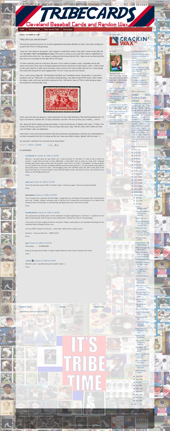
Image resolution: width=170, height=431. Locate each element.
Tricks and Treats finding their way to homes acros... (142, 254)
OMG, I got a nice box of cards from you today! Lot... (118, 113)
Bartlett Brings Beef (142, 259)
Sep (137, 376)
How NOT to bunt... (142, 309)
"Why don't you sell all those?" (142, 248)
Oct (137, 204)
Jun (137, 385)
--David (30, 145)
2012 (136, 183)
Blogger (98, 425)
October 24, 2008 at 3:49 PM (46, 195)
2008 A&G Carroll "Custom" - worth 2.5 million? (142, 287)
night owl (29, 182)
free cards (146, 113)
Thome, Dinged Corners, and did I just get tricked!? (142, 233)
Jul (137, 382)
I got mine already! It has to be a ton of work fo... (118, 120)
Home (22, 29)
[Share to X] (53, 145)
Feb (137, 397)
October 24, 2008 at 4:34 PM (48, 212)
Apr (137, 391)
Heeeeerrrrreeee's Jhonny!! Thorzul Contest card (142, 223)
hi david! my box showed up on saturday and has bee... (118, 106)
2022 (136, 153)
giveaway (135, 115)
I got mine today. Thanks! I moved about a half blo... (118, 98)
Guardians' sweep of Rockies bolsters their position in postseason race (140, 83)
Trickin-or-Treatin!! (142, 276)
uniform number (143, 110)
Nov (137, 201)
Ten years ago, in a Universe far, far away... (142, 294)
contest (143, 126)
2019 (136, 162)
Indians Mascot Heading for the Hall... (141, 330)
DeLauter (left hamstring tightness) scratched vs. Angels (140, 56)
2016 (136, 171)
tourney (147, 101)
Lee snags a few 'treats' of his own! (141, 271)
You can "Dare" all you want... (142, 366)
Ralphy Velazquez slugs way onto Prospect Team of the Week (141, 69)
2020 (136, 159)
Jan (137, 400)
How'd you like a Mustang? (141, 361)
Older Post (99, 307)
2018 (136, 165)
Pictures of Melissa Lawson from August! (142, 213)
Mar (137, 394)
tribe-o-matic (136, 130)
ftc (144, 106)
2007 (136, 404)
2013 (136, 180)
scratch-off (146, 103)
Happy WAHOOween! (141, 207)
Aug (137, 379)
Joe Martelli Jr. (31, 156)
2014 (136, 177)
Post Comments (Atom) (38, 311)
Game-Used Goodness (140, 336)
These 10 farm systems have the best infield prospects (140, 75)
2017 (136, 168)
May (138, 388)
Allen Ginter (136, 126)
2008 (136, 195)
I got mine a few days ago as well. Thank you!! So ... (118, 90)
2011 (136, 186)
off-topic (142, 124)
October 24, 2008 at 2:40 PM (44, 182)
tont (149, 124)
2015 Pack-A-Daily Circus (141, 97)
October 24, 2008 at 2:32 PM (48, 156)
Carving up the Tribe (140, 305)
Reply (27, 175)
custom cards (137, 113)
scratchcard (136, 106)
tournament (136, 103)
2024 (136, 150)
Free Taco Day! (141, 228)
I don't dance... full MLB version (142, 243)
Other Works (34, 29)
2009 (136, 192)
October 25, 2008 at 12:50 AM (40, 243)
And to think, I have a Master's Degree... (142, 342)
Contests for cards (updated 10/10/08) (142, 324)
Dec (137, 198)
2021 (136, 156)
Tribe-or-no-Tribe (51, 29)
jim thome (145, 115)
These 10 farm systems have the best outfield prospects (140, 62)
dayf (27, 243)
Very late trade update (140, 239)
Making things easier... (140, 371)
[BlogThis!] (51, 145)
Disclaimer (67, 29)
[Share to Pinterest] (58, 145)
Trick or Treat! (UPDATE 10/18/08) (140, 281)
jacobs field (143, 139)
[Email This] (49, 145)
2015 (136, 174)
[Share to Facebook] (55, 145)
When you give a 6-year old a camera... (142, 356)
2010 (136, 189)
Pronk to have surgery (140, 300)
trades (135, 94)
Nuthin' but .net (141, 218)
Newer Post (25, 307)
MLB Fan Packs (138, 132)
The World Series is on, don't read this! (142, 264)
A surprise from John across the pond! (142, 349)
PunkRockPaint (31, 212)
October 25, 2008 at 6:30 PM (45, 261)
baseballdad (145, 130)
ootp (140, 135)
